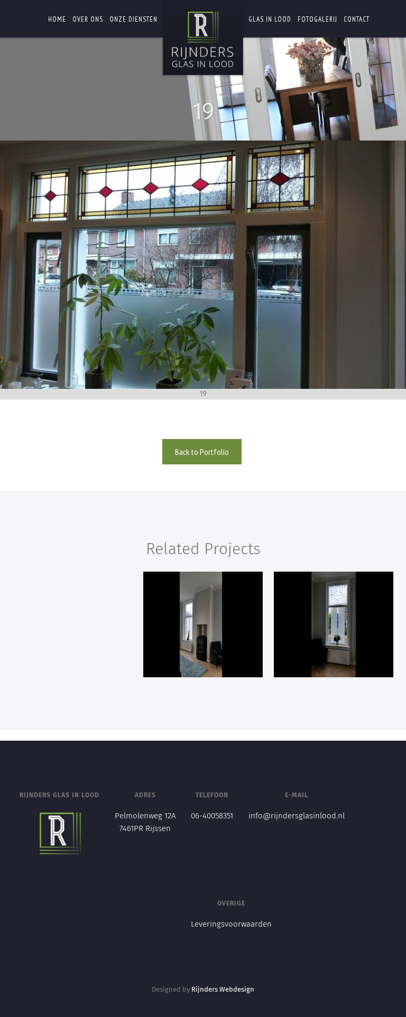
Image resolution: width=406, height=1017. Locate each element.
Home (57, 19)
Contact (357, 19)
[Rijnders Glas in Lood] (203, 39)
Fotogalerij (317, 19)
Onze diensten (133, 19)
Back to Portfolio (202, 451)
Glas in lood (269, 19)
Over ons (87, 19)
